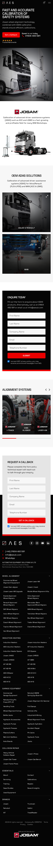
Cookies (30, 824)
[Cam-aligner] (26, 415)
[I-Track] (10, 415)
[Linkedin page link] (48, 543)
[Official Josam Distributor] (26, 835)
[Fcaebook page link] (31, 543)
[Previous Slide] (46, 389)
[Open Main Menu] (49, 2)
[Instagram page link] (37, 543)
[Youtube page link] (42, 543)
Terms (46, 822)
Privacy (22, 824)
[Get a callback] (11, 34)
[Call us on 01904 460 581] (31, 35)
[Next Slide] (49, 389)
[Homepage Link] (8, 3)
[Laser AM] (43, 415)
